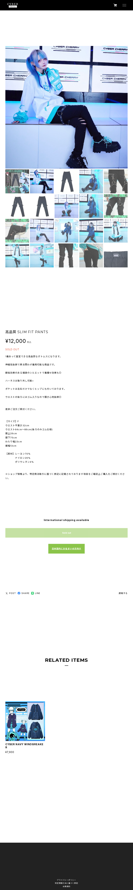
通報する (123, 593)
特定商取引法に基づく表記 (66, 883)
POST (12, 593)
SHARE (25, 593)
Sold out (66, 533)
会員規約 (66, 886)
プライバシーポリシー (66, 880)
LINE (37, 593)
